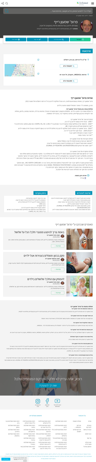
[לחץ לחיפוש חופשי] (6, 11)
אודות (89, 421)
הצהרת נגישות (87, 430)
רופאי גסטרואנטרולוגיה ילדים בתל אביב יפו (60, 447)
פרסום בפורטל (87, 447)
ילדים (86, 15)
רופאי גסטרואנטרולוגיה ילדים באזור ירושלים (44, 443)
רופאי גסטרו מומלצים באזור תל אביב (43, 431)
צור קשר (89, 438)
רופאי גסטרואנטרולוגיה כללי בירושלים (44, 422)
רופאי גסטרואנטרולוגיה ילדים (60, 426)
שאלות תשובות (77, 421)
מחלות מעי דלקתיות (42, 29)
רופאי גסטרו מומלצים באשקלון (13, 435)
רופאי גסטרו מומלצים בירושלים (61, 435)
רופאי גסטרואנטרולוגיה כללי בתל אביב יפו (44, 426)
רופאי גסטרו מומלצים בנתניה (29, 439)
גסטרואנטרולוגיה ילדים (63, 29)
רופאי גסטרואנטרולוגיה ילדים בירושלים (60, 443)
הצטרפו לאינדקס (88, 426)
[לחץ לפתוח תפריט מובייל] (92, 3)
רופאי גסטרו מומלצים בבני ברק (12, 422)
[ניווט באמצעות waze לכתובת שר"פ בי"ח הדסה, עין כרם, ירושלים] (38, 59)
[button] (7, 3)
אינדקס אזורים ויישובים (77, 431)
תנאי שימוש (88, 434)
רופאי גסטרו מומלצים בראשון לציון (29, 431)
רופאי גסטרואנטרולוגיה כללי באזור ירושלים (29, 422)
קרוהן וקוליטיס (52, 29)
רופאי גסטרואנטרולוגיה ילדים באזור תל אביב (44, 439)
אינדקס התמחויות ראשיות (78, 426)
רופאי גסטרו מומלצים (61, 421)
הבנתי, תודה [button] (5, 459)
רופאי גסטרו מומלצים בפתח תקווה (29, 435)
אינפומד (91, 15)
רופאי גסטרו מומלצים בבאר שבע (27, 447)
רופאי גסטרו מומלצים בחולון (13, 426)
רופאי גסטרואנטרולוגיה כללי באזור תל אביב (44, 447)
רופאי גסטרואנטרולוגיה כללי (59, 430)
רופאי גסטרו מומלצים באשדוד (29, 443)
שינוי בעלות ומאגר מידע (88, 443)
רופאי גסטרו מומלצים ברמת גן (13, 431)
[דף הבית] (82, 3)
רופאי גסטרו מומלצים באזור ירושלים (43, 435)
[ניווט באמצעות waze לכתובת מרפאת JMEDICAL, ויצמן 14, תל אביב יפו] (38, 73)
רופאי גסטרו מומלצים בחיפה (29, 426)
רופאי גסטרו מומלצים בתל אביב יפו (60, 439)
